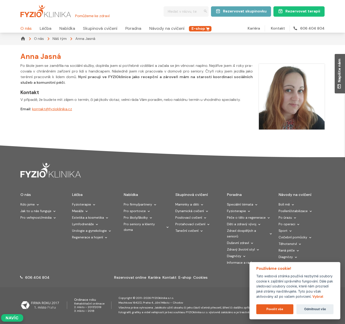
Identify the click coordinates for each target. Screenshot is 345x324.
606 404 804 (312, 28)
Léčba (45, 28)
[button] (38, 205)
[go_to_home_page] (50, 170)
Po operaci (287, 224)
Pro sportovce (135, 211)
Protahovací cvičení (190, 224)
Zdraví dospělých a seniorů (241, 233)
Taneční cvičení (187, 231)
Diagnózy (234, 256)
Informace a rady (240, 262)
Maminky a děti (187, 204)
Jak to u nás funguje (35, 211)
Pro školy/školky (136, 217)
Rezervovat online (130, 277)
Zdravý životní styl (241, 249)
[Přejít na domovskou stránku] (45, 10)
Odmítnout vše (315, 309)
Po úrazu (285, 217)
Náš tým (60, 38)
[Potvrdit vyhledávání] (205, 11)
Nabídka (67, 28)
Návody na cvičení (166, 28)
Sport (283, 231)
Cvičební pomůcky (293, 237)
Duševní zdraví (238, 243)
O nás (26, 28)
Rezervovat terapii (302, 11)
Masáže (78, 211)
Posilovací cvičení (188, 217)
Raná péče (287, 250)
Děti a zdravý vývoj (241, 224)
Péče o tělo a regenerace (246, 217)
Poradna (133, 28)
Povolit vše (274, 309)
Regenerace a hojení (87, 237)
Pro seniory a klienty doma (139, 227)
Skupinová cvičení (100, 28)
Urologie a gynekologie (89, 231)
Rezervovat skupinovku (245, 11)
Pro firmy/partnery (138, 204)
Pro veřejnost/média (36, 217)
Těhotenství (288, 244)
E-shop (198, 28)
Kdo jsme (27, 204)
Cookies (200, 277)
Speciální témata (240, 204)
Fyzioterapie (81, 204)
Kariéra (254, 28)
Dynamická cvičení (189, 211)
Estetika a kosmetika (88, 217)
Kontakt (278, 28)
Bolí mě (284, 204)
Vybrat (317, 296)
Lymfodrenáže (83, 224)
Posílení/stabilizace (293, 211)
